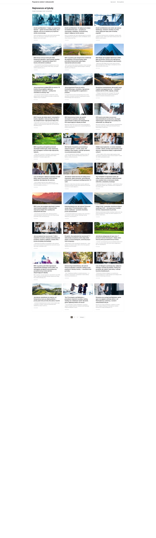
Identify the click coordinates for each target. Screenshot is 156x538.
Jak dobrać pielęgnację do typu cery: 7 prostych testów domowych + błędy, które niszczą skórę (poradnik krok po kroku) (108, 237)
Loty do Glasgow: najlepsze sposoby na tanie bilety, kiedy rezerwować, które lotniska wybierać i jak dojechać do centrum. (47, 178)
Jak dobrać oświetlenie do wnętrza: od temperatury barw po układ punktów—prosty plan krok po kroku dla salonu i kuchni (47, 299)
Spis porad (113, 2)
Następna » (82, 317)
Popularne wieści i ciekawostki (43, 2)
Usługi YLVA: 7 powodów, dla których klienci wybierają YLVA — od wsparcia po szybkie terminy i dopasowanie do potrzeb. (109, 208)
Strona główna (120, 2)
